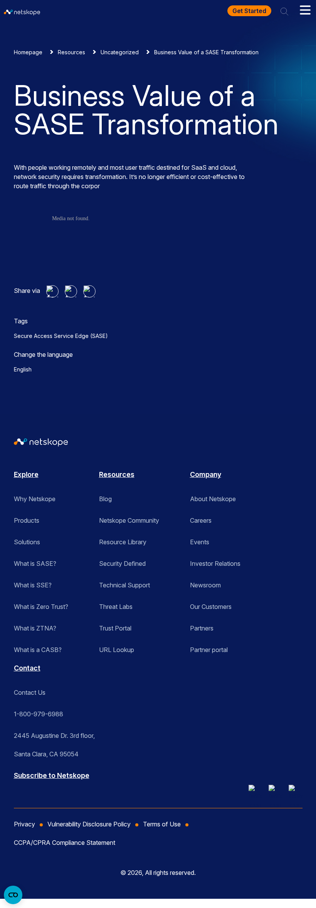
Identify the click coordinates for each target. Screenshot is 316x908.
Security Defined (122, 563)
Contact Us (29, 692)
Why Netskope (34, 499)
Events (199, 542)
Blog (105, 499)
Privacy (24, 824)
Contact (27, 668)
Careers (201, 520)
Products (26, 520)
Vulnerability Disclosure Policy (89, 824)
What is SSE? (33, 585)
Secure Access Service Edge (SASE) (61, 336)
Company (205, 474)
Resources (71, 52)
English (23, 369)
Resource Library (122, 542)
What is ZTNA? (35, 628)
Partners (201, 628)
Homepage (28, 52)
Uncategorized (120, 52)
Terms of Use (162, 824)
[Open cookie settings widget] (13, 895)
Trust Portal (115, 628)
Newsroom (205, 585)
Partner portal (209, 650)
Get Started (249, 11)
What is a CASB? (38, 650)
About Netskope (213, 499)
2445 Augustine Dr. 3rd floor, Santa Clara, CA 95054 (54, 738)
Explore (26, 474)
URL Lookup (116, 650)
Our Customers (211, 606)
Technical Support (124, 585)
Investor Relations (215, 563)
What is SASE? (35, 563)
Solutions (27, 542)
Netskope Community (129, 520)
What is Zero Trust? (41, 606)
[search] (284, 11)
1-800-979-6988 (38, 714)
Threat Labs (116, 606)
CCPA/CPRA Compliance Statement (64, 842)
